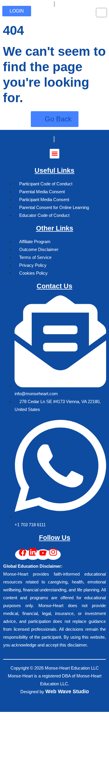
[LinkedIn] (32, 554)
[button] (54, 153)
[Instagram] (53, 554)
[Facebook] (22, 554)
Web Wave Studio (67, 691)
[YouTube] (43, 554)
